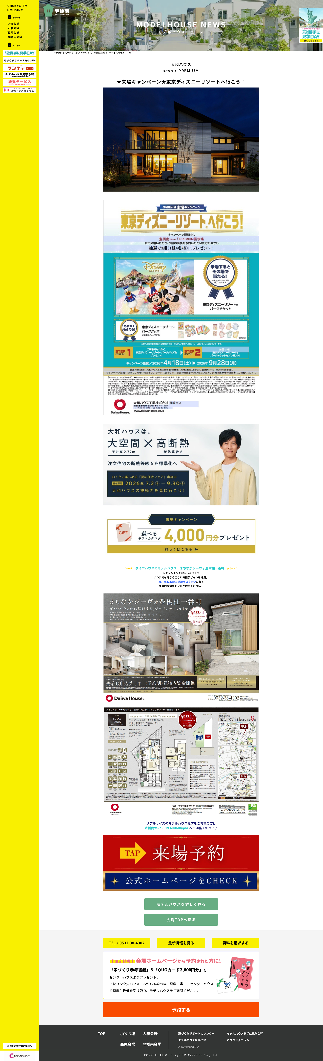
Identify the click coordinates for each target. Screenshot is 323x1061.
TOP (101, 1033)
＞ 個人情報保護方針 (188, 1046)
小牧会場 (13, 23)
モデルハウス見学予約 (192, 1040)
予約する (181, 1009)
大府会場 (13, 28)
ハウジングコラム (238, 1040)
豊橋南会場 (15, 37)
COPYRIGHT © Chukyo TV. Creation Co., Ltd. (181, 1055)
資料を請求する (235, 942)
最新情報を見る (181, 942)
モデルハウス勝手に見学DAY (245, 1033)
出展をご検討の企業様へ (19, 1045)
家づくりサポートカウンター (196, 1033)
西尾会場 (13, 32)
